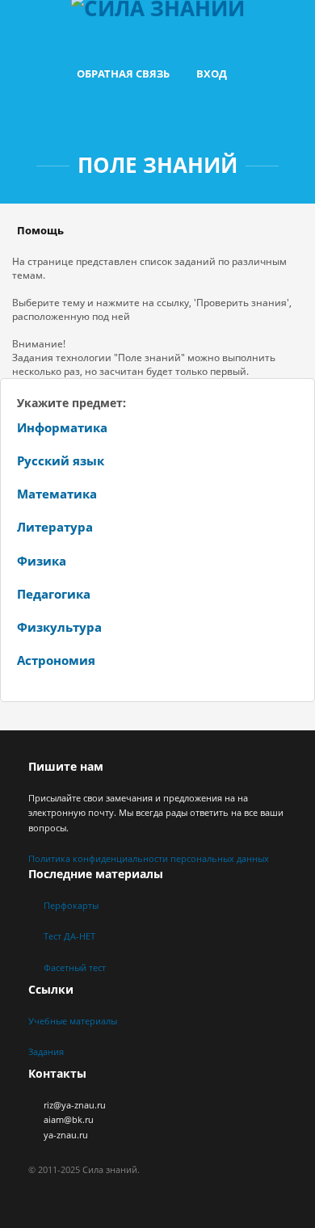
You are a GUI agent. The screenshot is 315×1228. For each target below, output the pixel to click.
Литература (55, 527)
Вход (211, 73)
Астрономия (56, 660)
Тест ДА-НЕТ (69, 936)
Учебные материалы (72, 1021)
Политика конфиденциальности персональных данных (148, 858)
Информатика (62, 427)
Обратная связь (123, 73)
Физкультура (59, 627)
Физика (41, 561)
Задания (46, 1051)
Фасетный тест (75, 967)
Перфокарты (71, 905)
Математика (57, 494)
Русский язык (60, 460)
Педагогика (53, 594)
